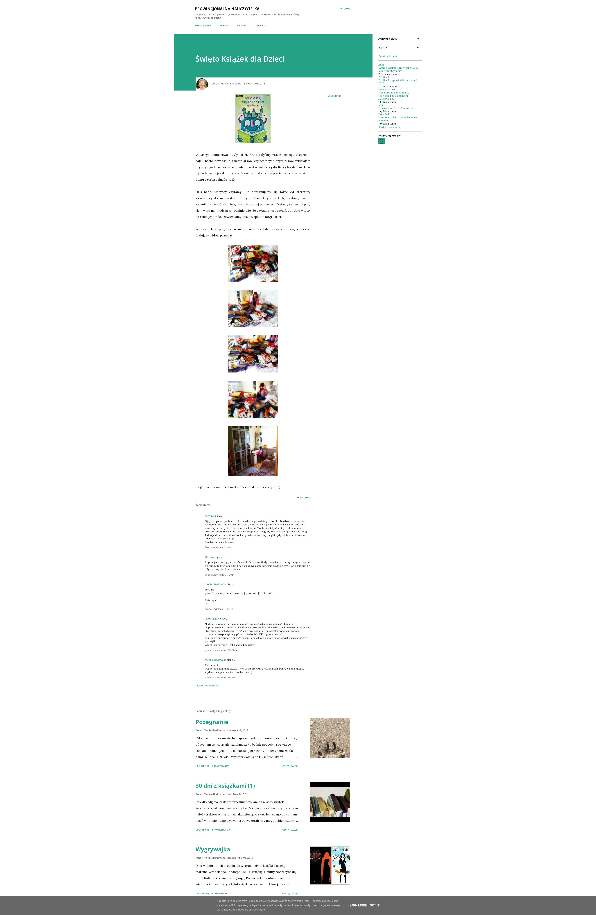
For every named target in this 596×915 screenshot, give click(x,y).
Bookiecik (384, 77)
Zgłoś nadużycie (387, 56)
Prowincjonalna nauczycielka (227, 8)
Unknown (210, 557)
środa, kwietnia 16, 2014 (219, 608)
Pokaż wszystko (390, 127)
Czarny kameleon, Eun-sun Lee (396, 108)
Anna (381, 64)
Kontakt (241, 25)
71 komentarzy (221, 893)
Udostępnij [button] (334, 95)
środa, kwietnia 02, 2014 (219, 547)
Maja (381, 105)
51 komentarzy (221, 829)
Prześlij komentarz (207, 685)
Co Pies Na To (386, 89)
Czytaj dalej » (290, 766)
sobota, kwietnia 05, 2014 (220, 574)
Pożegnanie (212, 722)
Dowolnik (383, 114)
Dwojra (209, 515)
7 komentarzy (220, 766)
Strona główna (203, 25)
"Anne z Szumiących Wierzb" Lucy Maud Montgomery (398, 69)
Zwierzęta (260, 25)
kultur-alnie (212, 618)
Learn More (357, 905)
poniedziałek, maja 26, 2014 (221, 650)
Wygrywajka (213, 849)
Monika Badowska (215, 584)
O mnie (224, 25)
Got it (375, 905)
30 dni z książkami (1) (225, 785)
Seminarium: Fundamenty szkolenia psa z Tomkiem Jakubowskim (393, 95)
